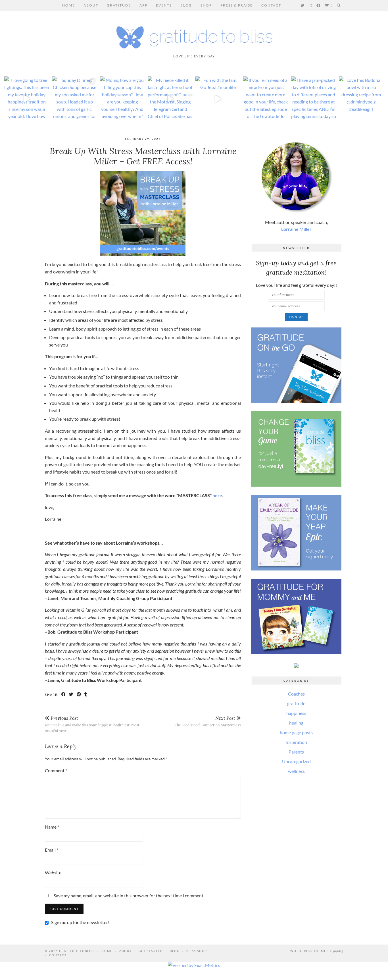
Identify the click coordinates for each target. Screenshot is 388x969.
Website (53, 872)
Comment (56, 770)
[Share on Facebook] (64, 694)
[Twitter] (303, 5)
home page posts (296, 732)
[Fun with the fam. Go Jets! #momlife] (217, 98)
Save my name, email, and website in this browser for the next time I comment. (129, 895)
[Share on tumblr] (86, 694)
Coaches (296, 693)
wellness (296, 771)
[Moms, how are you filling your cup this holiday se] (122, 98)
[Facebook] (318, 5)
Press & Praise (236, 5)
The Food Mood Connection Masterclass (208, 721)
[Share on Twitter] (71, 694)
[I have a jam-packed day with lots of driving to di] (313, 98)
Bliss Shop (196, 951)
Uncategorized (296, 761)
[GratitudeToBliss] (194, 34)
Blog (186, 5)
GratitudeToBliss (77, 951)
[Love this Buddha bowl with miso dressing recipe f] (361, 98)
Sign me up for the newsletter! (79, 922)
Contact (271, 5)
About (91, 5)
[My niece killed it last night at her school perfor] (170, 98)
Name (52, 826)
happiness (296, 713)
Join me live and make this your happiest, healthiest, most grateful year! (92, 724)
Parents (296, 751)
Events (164, 5)
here (217, 495)
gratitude (296, 703)
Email (51, 849)
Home (68, 5)
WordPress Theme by (316, 951)
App (143, 5)
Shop (206, 5)
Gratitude (119, 5)
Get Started (151, 951)
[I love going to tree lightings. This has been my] (26, 98)
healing (296, 722)
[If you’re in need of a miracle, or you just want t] (265, 98)
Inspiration (296, 742)
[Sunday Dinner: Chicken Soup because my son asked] (74, 98)
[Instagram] (310, 5)
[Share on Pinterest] (79, 694)
